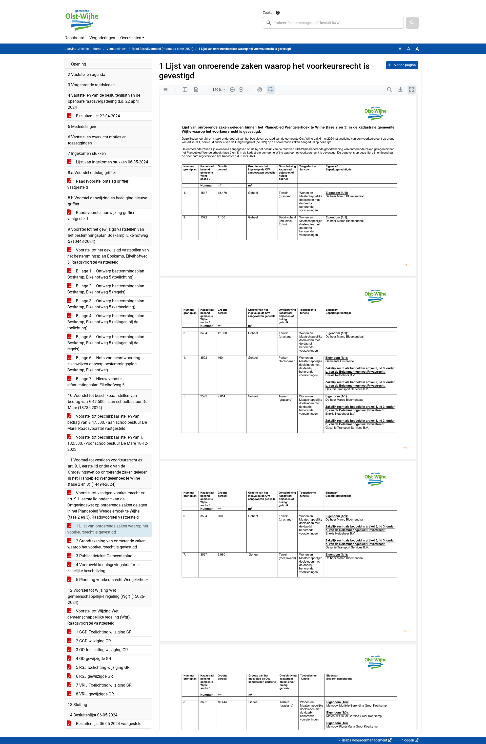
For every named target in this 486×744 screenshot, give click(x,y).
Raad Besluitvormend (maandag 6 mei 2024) (162, 49)
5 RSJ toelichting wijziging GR (102, 667)
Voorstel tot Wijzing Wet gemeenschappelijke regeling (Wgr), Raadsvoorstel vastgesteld (99, 617)
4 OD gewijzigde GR (93, 658)
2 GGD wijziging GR (93, 641)
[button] (412, 23)
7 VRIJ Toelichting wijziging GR (103, 685)
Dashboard (74, 37)
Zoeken (269, 13)
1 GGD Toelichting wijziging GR (103, 632)
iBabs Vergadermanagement (364, 740)
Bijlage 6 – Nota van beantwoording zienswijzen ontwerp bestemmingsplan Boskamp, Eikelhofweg (103, 363)
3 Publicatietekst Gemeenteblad (103, 556)
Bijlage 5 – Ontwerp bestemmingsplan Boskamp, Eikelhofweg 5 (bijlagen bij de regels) (105, 342)
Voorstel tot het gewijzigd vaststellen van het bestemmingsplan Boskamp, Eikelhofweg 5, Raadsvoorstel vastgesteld (108, 256)
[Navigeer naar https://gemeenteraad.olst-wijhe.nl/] (84, 19)
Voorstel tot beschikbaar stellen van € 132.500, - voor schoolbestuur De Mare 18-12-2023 (107, 443)
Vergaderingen (102, 37)
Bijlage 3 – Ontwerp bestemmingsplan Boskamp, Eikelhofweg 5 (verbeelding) (105, 304)
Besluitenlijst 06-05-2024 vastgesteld (108, 723)
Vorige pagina (404, 65)
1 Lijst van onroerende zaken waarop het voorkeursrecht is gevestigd (107, 529)
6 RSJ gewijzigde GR (94, 676)
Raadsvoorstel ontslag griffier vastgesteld (97, 184)
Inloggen (407, 740)
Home (97, 49)
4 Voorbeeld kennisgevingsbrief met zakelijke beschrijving (103, 567)
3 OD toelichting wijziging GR (101, 649)
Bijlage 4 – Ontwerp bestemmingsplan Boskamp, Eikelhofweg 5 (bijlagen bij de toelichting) (105, 321)
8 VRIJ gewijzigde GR (94, 694)
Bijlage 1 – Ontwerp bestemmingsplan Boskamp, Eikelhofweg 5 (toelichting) (105, 274)
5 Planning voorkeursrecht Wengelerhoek (112, 579)
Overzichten (130, 37)
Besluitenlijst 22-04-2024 (97, 116)
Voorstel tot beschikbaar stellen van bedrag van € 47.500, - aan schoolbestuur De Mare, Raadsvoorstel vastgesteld (107, 422)
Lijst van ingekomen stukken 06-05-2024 (111, 162)
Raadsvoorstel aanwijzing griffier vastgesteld (100, 215)
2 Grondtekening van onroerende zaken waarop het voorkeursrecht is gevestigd (106, 544)
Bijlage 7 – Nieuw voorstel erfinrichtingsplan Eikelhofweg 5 (96, 381)
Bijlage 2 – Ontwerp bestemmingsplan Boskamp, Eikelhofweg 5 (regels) (105, 289)
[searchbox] (333, 23)
